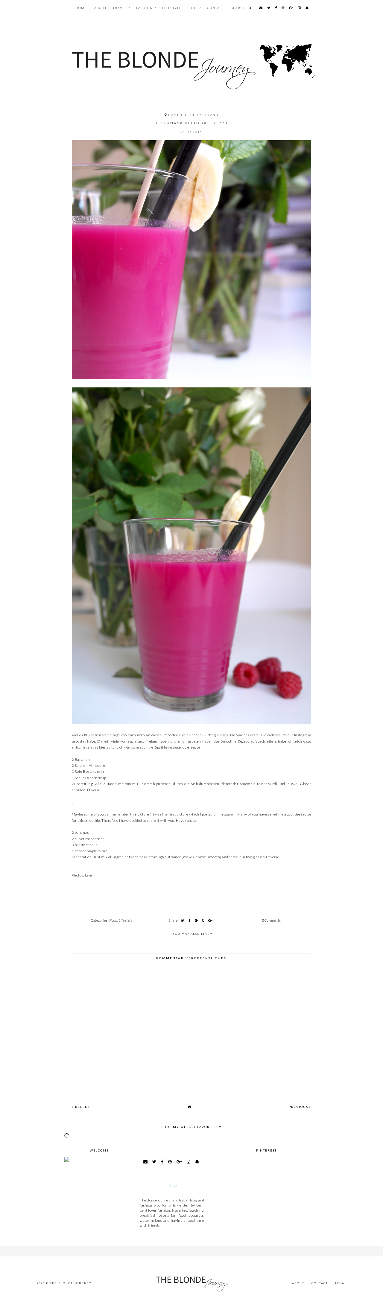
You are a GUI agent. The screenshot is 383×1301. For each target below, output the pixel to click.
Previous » (300, 1106)
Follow (172, 1185)
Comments (271, 920)
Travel (120, 8)
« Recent (81, 1106)
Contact (215, 8)
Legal (340, 1283)
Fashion (144, 8)
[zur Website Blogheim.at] (172, 1168)
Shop (193, 8)
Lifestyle (172, 8)
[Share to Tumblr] (203, 920)
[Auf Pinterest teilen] (196, 920)
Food (113, 920)
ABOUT (100, 8)
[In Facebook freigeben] (189, 920)
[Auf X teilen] (182, 920)
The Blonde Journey (70, 1283)
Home (81, 8)
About (298, 1283)
